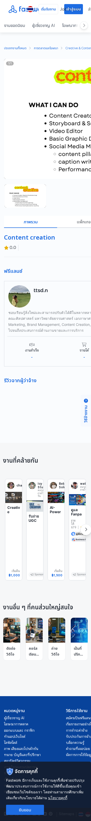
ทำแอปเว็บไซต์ (14, 736)
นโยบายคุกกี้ (57, 798)
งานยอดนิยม (14, 25)
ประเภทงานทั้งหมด (15, 48)
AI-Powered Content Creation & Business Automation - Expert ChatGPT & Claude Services (56, 543)
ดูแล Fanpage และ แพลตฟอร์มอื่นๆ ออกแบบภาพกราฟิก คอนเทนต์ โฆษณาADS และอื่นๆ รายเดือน (77, 545)
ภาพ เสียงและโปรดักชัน (21, 749)
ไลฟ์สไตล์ (10, 743)
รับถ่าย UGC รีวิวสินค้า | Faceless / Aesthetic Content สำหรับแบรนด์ (35, 540)
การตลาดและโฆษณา (46, 48)
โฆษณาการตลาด (16, 724)
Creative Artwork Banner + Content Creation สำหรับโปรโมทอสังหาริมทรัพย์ (13, 538)
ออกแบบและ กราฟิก (19, 730)
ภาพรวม (31, 222)
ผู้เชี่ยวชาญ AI (43, 25)
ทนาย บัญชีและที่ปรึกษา (22, 755)
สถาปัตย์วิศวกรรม (17, 761)
